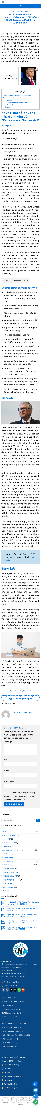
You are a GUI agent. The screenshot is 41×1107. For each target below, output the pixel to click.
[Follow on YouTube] (23, 990)
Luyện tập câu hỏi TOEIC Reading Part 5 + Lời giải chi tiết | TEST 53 (22, 928)
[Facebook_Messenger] (35, 1090)
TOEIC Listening (7, 883)
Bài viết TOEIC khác (9, 843)
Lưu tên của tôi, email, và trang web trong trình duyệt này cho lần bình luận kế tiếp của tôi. (19, 796)
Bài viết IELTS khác (8, 835)
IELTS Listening (7, 854)
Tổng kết (6, 107)
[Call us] (19, 990)
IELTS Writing (6, 865)
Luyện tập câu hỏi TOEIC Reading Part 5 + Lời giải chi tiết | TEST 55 (22, 915)
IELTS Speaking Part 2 (20, 11)
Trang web (9, 781)
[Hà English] (2, 1)
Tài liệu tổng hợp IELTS (10, 872)
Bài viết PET (6, 839)
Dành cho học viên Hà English (12, 850)
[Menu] (20, 6)
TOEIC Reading (7, 887)
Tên (6, 760)
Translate (9, 105)
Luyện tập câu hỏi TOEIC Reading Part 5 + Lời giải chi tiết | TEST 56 (22, 909)
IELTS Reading (7, 857)
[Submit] (38, 820)
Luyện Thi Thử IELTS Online (14, 976)
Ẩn (25, 92)
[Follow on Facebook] (3, 990)
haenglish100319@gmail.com (14, 973)
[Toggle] (39, 832)
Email (7, 770)
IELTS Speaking (7, 861)
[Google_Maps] (35, 1102)
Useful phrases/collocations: (16, 102)
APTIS (3, 832)
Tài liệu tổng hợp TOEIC (10, 880)
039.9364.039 (8, 970)
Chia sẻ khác (6, 846)
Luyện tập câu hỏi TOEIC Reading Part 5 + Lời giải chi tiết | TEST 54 (22, 922)
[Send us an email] (15, 990)
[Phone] (35, 1096)
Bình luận (8, 742)
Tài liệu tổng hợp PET (9, 876)
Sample (9, 100)
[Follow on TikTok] (11, 990)
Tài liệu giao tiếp (7, 869)
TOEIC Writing (6, 891)
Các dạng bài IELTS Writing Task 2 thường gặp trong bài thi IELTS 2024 (22, 903)
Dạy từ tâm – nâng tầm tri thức (20, 691)
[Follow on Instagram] (7, 990)
